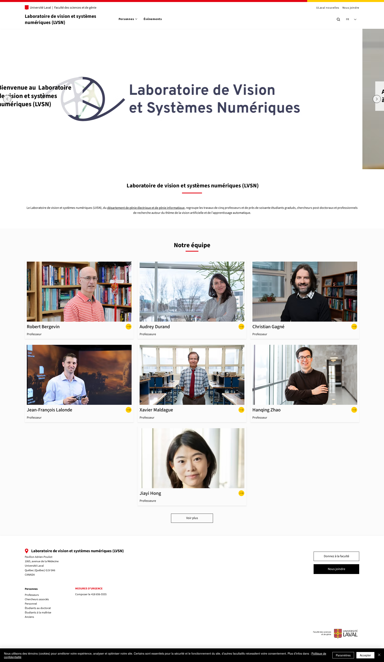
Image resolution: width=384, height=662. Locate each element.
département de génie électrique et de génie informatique (146, 208)
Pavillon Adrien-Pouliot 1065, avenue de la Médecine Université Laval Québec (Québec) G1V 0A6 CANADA (42, 566)
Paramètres (343, 655)
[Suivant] (377, 99)
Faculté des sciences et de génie (75, 7)
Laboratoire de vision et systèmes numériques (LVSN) (60, 19)
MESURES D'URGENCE (89, 589)
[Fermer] (379, 655)
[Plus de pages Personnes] (136, 19)
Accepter (365, 655)
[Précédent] (7, 99)
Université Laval (40, 7)
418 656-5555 (99, 594)
